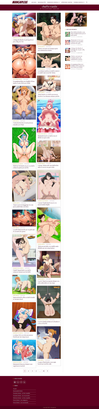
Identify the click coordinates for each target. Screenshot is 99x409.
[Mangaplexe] (40, 8)
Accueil (15, 388)
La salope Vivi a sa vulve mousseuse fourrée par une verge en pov (23, 336)
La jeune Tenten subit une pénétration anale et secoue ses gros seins (48, 166)
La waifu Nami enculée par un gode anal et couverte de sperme (24, 230)
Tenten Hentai (41, 46)
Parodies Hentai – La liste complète (21, 393)
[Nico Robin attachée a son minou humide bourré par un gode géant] (67, 34)
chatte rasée (56, 8)
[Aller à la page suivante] (47, 370)
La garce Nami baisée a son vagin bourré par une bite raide (47, 363)
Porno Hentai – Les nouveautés (20, 402)
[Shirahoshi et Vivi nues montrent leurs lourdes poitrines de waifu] (67, 42)
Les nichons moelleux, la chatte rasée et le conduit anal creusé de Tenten (48, 72)
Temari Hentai (41, 92)
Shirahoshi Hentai (42, 134)
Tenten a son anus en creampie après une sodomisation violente (48, 49)
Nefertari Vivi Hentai (18, 37)
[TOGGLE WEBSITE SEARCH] (86, 2)
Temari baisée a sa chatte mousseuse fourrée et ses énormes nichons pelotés (48, 95)
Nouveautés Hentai (17, 391)
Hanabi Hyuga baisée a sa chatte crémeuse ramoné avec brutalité (22, 271)
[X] (18, 382)
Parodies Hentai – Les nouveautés (21, 395)
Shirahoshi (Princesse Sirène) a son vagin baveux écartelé (22, 365)
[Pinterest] (21, 382)
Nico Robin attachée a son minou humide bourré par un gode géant (78, 33)
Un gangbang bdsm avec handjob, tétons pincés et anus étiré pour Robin (24, 82)
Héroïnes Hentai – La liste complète (21, 398)
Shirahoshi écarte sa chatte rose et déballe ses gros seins (47, 137)
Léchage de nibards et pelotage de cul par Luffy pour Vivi (23, 41)
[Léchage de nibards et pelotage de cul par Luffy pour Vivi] (67, 50)
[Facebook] (14, 382)
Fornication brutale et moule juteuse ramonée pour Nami (23, 124)
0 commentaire (79, 36)
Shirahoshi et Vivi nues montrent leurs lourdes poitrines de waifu (77, 41)
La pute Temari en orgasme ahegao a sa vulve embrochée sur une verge (48, 282)
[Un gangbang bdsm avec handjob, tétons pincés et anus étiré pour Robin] (67, 66)
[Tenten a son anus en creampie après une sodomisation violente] (67, 58)
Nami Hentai (16, 120)
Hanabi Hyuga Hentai (43, 200)
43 (43, 371)
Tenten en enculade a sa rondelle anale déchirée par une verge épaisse (48, 247)
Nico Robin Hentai (17, 79)
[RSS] (24, 382)
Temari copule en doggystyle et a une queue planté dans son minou (23, 206)
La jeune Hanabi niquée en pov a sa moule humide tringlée (47, 204)
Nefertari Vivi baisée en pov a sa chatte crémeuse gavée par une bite (24, 167)
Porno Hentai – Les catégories (20, 400)
